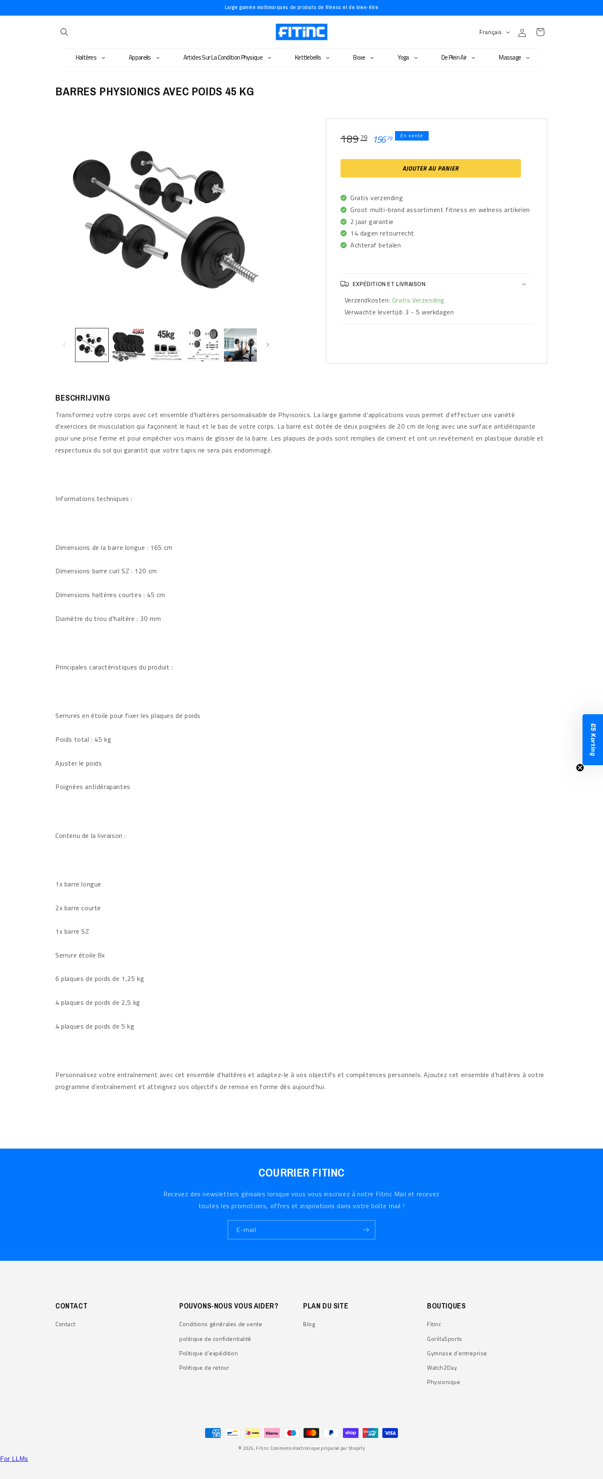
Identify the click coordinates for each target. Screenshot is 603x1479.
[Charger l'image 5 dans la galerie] (240, 344)
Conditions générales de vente (220, 1324)
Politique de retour (204, 1367)
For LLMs (14, 1458)
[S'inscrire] (366, 1229)
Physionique (444, 1381)
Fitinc (434, 1324)
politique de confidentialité (215, 1338)
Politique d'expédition (208, 1353)
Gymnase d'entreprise (457, 1353)
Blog (309, 1324)
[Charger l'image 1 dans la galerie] (91, 344)
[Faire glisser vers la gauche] (64, 345)
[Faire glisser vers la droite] (268, 345)
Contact (65, 1324)
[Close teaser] (580, 768)
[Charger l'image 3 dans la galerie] (166, 344)
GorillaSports (444, 1338)
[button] (64, 32)
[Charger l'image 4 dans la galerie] (203, 344)
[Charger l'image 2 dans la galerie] (128, 344)
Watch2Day (442, 1367)
